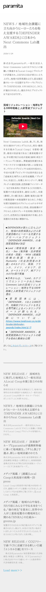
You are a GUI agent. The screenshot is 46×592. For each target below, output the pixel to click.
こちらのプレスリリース (21, 346)
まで (23, 324)
